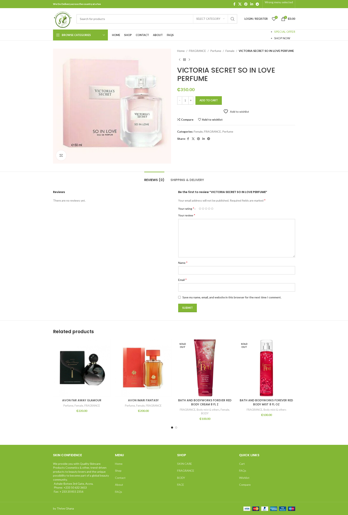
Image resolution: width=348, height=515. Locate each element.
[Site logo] (62, 18)
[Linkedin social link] (251, 4)
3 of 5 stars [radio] (206, 208)
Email (182, 280)
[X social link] (240, 4)
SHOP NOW (282, 38)
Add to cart (208, 100)
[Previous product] (179, 59)
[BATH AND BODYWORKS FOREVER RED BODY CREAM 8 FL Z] (205, 368)
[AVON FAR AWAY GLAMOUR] (82, 368)
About (119, 484)
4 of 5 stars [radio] (209, 208)
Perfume (215, 50)
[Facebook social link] (234, 4)
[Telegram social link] (257, 4)
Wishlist (244, 477)
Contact (120, 477)
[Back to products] (184, 59)
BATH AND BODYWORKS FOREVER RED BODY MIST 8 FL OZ (266, 402)
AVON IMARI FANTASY (143, 400)
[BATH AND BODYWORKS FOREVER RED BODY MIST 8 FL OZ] (266, 368)
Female (229, 50)
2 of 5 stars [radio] (203, 208)
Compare (245, 484)
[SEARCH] (232, 19)
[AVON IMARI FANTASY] (143, 368)
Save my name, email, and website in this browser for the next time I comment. (231, 297)
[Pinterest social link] (246, 4)
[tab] (154, 178)
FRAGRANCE (197, 50)
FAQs (118, 491)
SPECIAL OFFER (284, 31)
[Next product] (189, 59)
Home (181, 50)
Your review (186, 215)
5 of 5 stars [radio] (212, 208)
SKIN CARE (184, 463)
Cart (242, 463)
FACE (180, 484)
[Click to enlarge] (61, 155)
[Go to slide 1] (172, 428)
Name (183, 262)
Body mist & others (208, 409)
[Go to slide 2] (176, 428)
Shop (118, 470)
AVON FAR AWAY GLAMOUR (81, 400)
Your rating (186, 208)
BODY (205, 413)
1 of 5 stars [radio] (200, 208)
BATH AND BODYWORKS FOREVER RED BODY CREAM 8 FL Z (204, 402)
